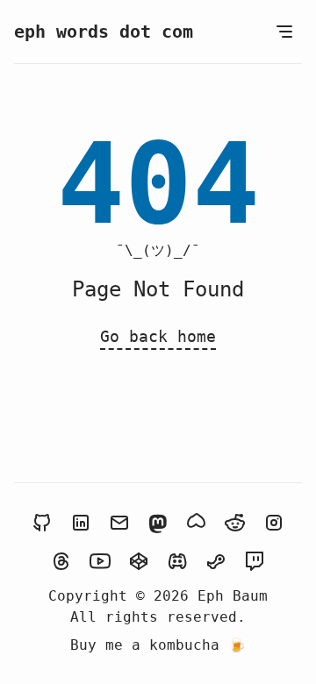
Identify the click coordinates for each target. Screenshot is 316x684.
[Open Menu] (284, 31)
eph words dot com (103, 31)
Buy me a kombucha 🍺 (158, 645)
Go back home (158, 336)
